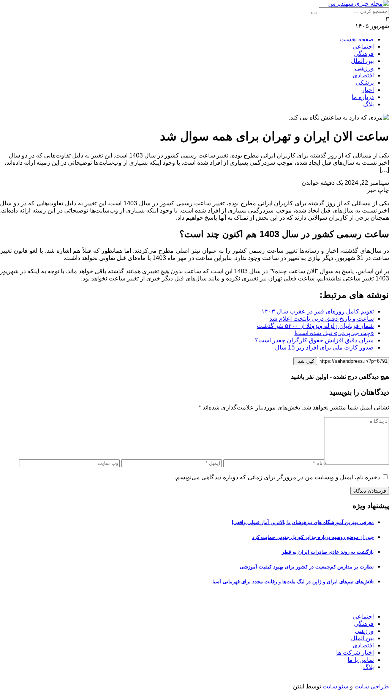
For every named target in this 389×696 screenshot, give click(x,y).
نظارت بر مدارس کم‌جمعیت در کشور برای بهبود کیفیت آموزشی (307, 567)
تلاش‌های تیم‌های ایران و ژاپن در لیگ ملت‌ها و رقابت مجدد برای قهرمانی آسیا (293, 581)
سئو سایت (335, 686)
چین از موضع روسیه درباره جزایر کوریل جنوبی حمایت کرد (313, 537)
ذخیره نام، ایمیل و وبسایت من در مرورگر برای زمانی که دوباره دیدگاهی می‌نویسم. (277, 477)
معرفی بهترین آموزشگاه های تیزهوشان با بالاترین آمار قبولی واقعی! (303, 522)
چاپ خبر (378, 190)
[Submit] (314, 13)
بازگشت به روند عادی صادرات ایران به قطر (328, 552)
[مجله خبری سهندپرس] (358, 3)
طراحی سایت (371, 686)
